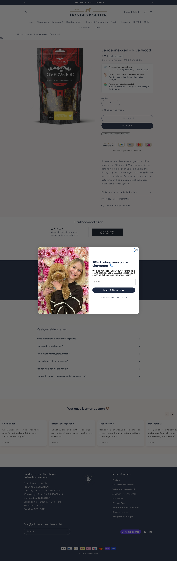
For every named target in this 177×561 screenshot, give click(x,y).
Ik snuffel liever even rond (114, 298)
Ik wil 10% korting (114, 290)
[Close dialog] (136, 250)
